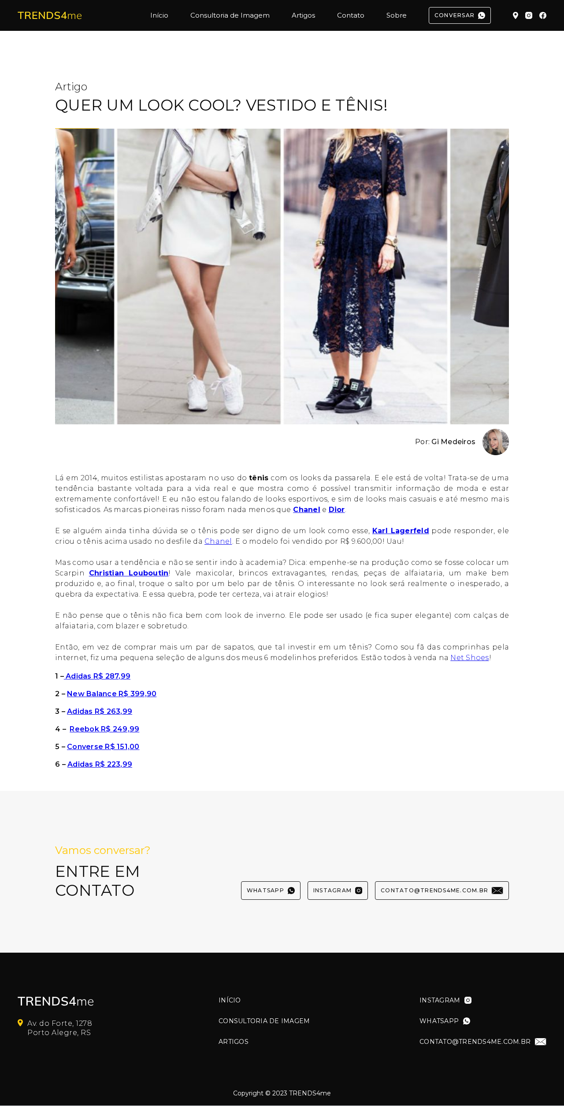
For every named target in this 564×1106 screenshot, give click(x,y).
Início (159, 15)
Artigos (303, 15)
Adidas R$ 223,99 (99, 764)
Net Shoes (469, 657)
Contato (350, 15)
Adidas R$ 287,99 (97, 676)
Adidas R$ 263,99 (99, 711)
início (230, 1000)
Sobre (396, 15)
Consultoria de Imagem (230, 15)
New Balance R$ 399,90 (111, 694)
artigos (234, 1042)
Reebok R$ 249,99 (104, 729)
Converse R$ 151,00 (103, 746)
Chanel (218, 541)
